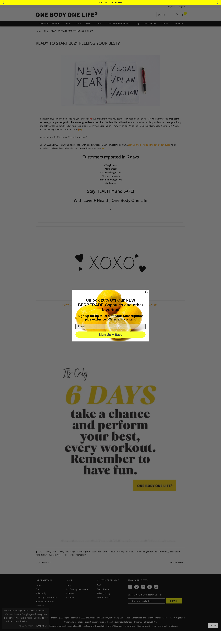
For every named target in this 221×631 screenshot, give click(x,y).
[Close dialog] (146, 292)
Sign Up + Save (110, 334)
